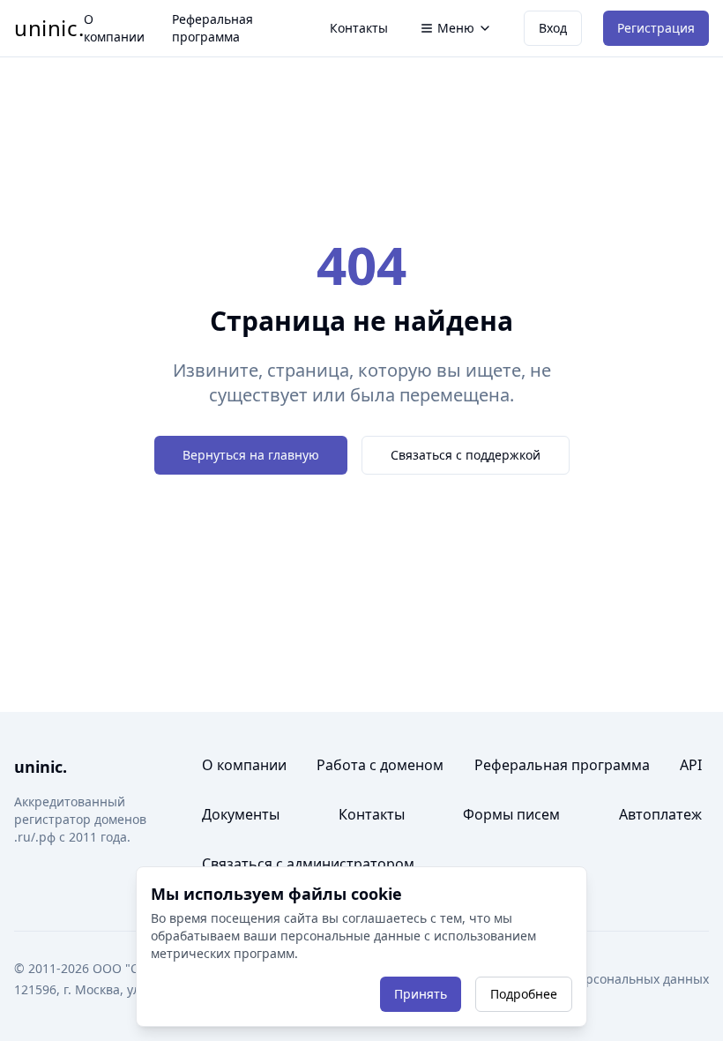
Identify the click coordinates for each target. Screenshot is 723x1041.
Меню (455, 27)
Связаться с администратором (308, 863)
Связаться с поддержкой (465, 454)
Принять (420, 993)
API (691, 765)
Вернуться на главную (251, 454)
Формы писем (511, 814)
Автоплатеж (660, 814)
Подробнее (523, 993)
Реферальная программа (212, 28)
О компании (114, 28)
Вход (553, 27)
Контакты (359, 27)
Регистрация (656, 27)
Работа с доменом (380, 765)
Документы (241, 814)
